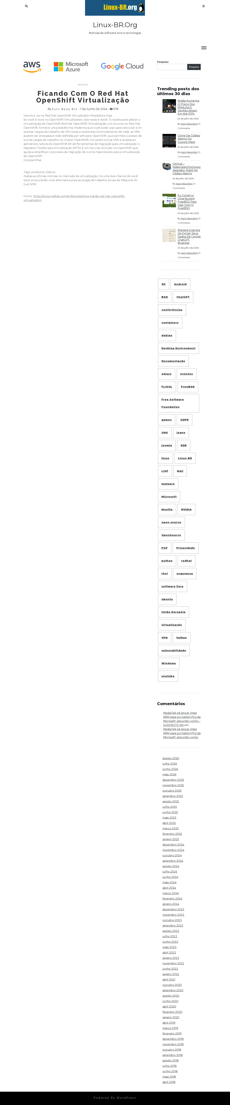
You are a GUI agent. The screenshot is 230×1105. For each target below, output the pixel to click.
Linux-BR (185, 458)
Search (26, 5)
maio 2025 (169, 817)
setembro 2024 (172, 860)
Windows (168, 663)
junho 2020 (170, 1001)
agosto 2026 (170, 758)
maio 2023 (169, 947)
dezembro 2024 (173, 844)
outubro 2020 (172, 985)
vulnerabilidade (173, 650)
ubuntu (167, 599)
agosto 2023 (170, 931)
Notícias (83, 84)
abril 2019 (168, 1022)
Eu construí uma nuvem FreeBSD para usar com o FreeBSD (187, 202)
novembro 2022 (173, 963)
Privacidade (185, 547)
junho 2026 (170, 769)
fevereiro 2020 (172, 1012)
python (167, 560)
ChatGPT (183, 297)
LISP (164, 471)
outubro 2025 (172, 790)
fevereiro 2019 (172, 1033)
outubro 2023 (172, 920)
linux (165, 458)
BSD (164, 297)
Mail (180, 471)
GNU (164, 432)
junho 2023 (170, 941)
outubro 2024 (172, 855)
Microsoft (169, 496)
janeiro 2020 (170, 1017)
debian (166, 335)
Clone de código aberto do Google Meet (189, 139)
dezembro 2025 (173, 780)
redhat (186, 560)
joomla (166, 445)
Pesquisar (163, 61)
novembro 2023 (173, 914)
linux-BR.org (115, 25)
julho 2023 (169, 936)
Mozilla (167, 509)
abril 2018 (168, 1082)
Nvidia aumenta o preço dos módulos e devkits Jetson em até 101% (188, 107)
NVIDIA (186, 509)
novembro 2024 (173, 850)
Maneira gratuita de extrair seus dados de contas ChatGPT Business (189, 237)
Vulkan (181, 637)
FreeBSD (188, 386)
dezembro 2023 (173, 909)
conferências (172, 309)
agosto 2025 (170, 801)
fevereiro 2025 (172, 833)
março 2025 (170, 828)
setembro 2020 (172, 990)
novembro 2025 (173, 785)
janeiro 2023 (170, 958)
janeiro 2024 (170, 904)
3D (163, 284)
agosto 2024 (170, 866)
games (166, 419)
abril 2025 (169, 823)
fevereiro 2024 (172, 898)
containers (170, 322)
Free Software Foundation (172, 403)
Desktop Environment (178, 348)
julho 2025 (169, 807)
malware (168, 483)
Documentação (173, 361)
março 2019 (170, 1028)
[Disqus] (83, 265)
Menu (203, 5)
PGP (164, 547)
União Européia (173, 612)
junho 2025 (170, 812)
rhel (164, 573)
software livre (172, 586)
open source (171, 522)
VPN (164, 637)
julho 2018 (169, 1066)
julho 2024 (169, 871)
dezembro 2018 (173, 1039)
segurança (184, 573)
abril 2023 (169, 952)
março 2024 (170, 893)
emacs (166, 373)
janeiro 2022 (170, 974)
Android (180, 284)
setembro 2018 (172, 1055)
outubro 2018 (171, 1049)
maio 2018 (169, 1076)
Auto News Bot (65, 109)
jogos (181, 432)
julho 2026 (169, 763)
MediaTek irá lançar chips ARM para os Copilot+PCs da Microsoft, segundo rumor (182, 733)
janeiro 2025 (170, 839)
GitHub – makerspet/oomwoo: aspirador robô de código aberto (187, 168)
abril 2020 (169, 1006)
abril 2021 (168, 979)
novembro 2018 (173, 1044)
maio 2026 (169, 774)
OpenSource (171, 535)
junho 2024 (170, 877)
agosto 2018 (170, 1060)
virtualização (171, 624)
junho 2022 (170, 968)
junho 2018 (170, 1071)
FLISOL (166, 386)
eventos (186, 373)
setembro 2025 (172, 796)
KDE (184, 445)
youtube (168, 676)
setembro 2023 (172, 925)
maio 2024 (169, 882)
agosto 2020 (170, 995)
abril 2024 (169, 887)
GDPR (184, 419)
